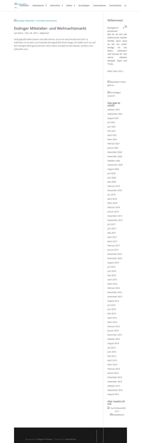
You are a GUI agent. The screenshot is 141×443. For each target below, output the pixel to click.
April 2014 (112, 360)
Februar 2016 (114, 288)
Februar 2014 (114, 369)
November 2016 (115, 258)
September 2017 (115, 220)
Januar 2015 (113, 330)
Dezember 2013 (115, 377)
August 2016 (113, 262)
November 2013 (115, 381)
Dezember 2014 (115, 334)
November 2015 (115, 296)
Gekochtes (55, 6)
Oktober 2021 (114, 109)
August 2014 (113, 343)
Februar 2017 (114, 245)
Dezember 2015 (115, 292)
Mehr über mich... (116, 71)
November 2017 (115, 216)
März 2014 (112, 364)
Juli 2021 (111, 122)
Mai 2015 (112, 313)
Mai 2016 (112, 275)
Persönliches (115, 6)
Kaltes (69, 6)
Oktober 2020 (114, 160)
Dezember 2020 (115, 152)
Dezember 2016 (115, 254)
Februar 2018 (114, 207)
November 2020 (115, 156)
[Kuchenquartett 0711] (117, 411)
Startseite (24, 6)
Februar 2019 (114, 186)
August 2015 (113, 301)
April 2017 (112, 237)
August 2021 (113, 118)
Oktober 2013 (114, 386)
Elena (20, 33)
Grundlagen (84, 6)
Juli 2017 (111, 224)
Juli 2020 (111, 173)
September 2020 (115, 164)
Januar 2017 (113, 249)
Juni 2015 (112, 309)
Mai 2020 (112, 181)
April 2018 (112, 199)
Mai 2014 (112, 356)
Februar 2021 (114, 143)
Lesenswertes (99, 6)
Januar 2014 (113, 373)
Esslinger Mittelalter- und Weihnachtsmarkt (50, 28)
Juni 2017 (112, 228)
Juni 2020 (112, 177)
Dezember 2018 (115, 190)
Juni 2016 (112, 271)
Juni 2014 (112, 351)
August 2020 (113, 169)
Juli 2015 (111, 305)
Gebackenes (38, 6)
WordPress (71, 439)
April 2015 (112, 317)
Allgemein (44, 33)
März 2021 (112, 139)
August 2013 (113, 394)
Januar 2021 (113, 148)
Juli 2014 (111, 347)
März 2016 (112, 284)
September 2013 (115, 390)
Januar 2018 (113, 211)
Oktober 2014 (114, 339)
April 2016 (112, 279)
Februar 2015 (114, 326)
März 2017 (112, 241)
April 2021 (112, 135)
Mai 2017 (112, 233)
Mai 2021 (112, 131)
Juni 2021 (112, 126)
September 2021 (115, 114)
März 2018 (112, 203)
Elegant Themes (44, 439)
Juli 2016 (111, 266)
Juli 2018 (111, 194)
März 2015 (112, 322)
